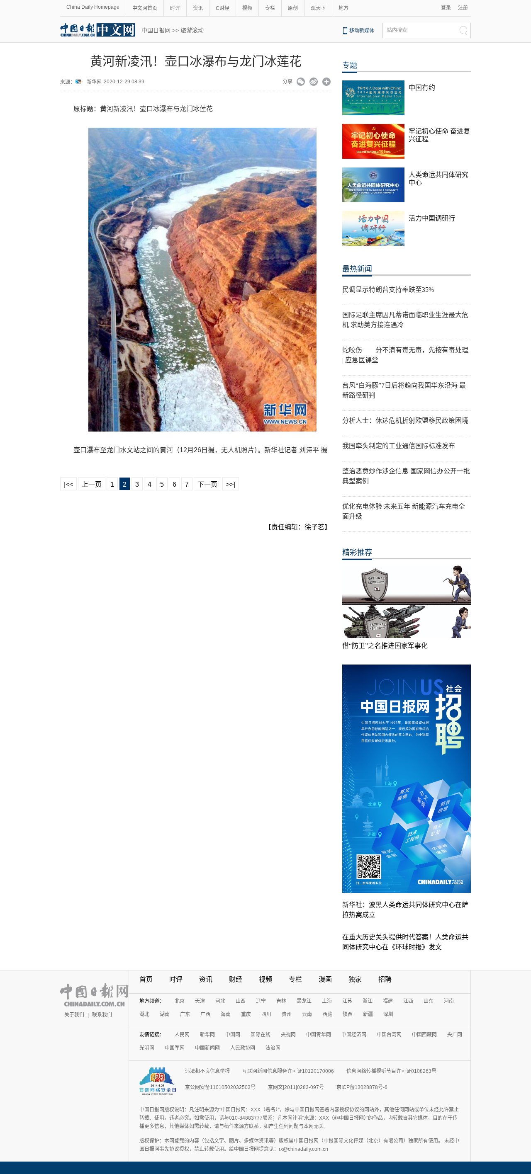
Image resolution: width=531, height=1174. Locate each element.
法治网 (273, 1048)
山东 (429, 1001)
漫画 (325, 979)
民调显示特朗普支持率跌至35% (388, 289)
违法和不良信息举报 (207, 1071)
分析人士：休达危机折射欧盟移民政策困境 (405, 420)
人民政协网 (242, 1048)
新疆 (368, 1014)
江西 (408, 1001)
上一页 (92, 484)
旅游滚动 (192, 30)
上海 (327, 1001)
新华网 (94, 82)
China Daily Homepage (92, 7)
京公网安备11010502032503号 (220, 1087)
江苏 (347, 1001)
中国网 (232, 1035)
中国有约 (422, 87)
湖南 (165, 1014)
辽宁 (261, 1001)
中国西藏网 (424, 1035)
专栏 (270, 8)
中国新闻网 (207, 1048)
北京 (180, 1001)
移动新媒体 (361, 31)
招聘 (385, 979)
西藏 (327, 1014)
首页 (146, 979)
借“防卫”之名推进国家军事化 (385, 645)
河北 (220, 1001)
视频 (247, 8)
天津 (200, 1001)
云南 (307, 1014)
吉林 (281, 1001)
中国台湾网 (389, 1035)
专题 (349, 65)
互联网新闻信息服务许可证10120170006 (288, 1071)
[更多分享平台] (326, 82)
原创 (293, 8)
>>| (230, 484)
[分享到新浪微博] (313, 82)
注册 (463, 8)
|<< (68, 484)
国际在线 (260, 1035)
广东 (185, 1014)
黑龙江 (304, 1001)
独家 (355, 979)
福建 (388, 1001)
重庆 (246, 1014)
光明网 (146, 1048)
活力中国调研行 (432, 218)
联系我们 (102, 1015)
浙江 (368, 1001)
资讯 (198, 8)
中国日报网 (156, 30)
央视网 (288, 1035)
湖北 (144, 1014)
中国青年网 (318, 1035)
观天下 (318, 8)
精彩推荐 (357, 552)
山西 (241, 1001)
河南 (449, 1001)
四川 (266, 1014)
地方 (343, 8)
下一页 (207, 484)
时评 (175, 8)
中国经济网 (353, 1035)
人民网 (182, 1035)
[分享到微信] (301, 82)
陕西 (348, 1014)
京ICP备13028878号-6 (361, 1087)
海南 (226, 1014)
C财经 (222, 8)
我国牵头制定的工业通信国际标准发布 (398, 445)
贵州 (287, 1014)
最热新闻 (357, 269)
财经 (235, 979)
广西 (205, 1014)
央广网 (454, 1035)
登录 (446, 8)
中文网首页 (144, 8)
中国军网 (175, 1048)
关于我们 (74, 1015)
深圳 (388, 1014)
